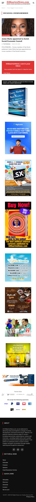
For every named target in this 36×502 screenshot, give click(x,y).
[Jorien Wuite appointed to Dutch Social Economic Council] (18, 27)
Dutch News (5, 35)
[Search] (33, 3)
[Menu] (3, 3)
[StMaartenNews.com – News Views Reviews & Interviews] (18, 3)
